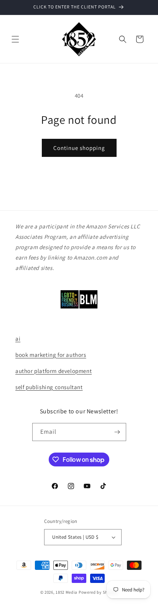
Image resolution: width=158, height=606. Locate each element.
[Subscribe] (117, 432)
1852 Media (66, 592)
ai (17, 338)
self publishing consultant (49, 387)
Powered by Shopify (98, 592)
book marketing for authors (50, 354)
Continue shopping (79, 148)
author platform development (53, 371)
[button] (15, 39)
